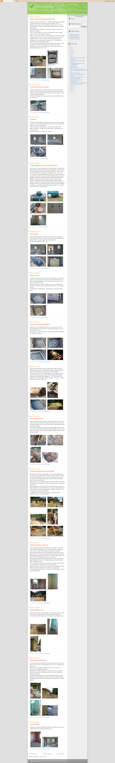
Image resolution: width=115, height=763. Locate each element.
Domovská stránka (47, 753)
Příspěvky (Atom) (43, 756)
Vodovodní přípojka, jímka (36, 418)
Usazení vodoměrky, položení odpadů (39, 87)
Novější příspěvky (33, 753)
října (71, 53)
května (71, 88)
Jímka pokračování (35, 275)
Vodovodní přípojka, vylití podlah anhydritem (78, 82)
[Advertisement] (74, 116)
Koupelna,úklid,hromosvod (36, 610)
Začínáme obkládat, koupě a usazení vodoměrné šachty (44, 165)
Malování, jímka (34, 234)
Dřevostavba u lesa (45, 7)
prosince (72, 50)
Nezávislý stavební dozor (74, 34)
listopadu (72, 52)
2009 (70, 47)
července (72, 85)
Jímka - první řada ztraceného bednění (39, 324)
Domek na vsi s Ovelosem (75, 38)
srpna (71, 56)
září (71, 54)
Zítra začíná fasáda (35, 724)
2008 (70, 49)
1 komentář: (45, 158)
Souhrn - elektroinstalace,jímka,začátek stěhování (42, 19)
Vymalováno (33, 119)
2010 (70, 46)
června (71, 86)
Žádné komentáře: (46, 79)
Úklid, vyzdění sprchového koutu (38, 660)
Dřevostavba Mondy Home (75, 37)
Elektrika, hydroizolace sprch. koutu (39, 545)
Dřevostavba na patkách (74, 35)
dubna (71, 89)
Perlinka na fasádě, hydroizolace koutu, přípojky (42, 471)
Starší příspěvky (61, 753)
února (71, 91)
